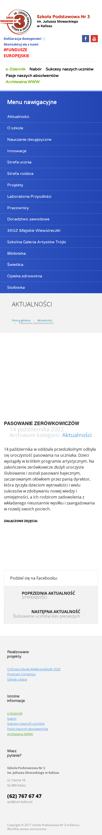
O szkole (15, 128)
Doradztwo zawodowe (28, 219)
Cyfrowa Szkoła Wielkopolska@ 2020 (33, 669)
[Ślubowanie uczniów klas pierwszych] (88, 614)
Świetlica (15, 264)
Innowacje (16, 150)
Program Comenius (21, 674)
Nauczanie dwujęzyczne (29, 139)
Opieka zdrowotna (24, 276)
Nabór (35, 69)
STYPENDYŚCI (48, 595)
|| (44, 38)
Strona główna (21, 320)
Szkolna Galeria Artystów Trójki (36, 242)
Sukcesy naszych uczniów (70, 69)
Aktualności (18, 116)
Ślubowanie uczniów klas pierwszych (46, 614)
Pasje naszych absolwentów (32, 75)
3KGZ (33, 230)
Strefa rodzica (20, 173)
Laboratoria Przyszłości (29, 196)
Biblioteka (16, 253)
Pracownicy (18, 207)
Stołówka (16, 287)
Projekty (15, 185)
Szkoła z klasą (17, 679)
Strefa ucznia (19, 162)
